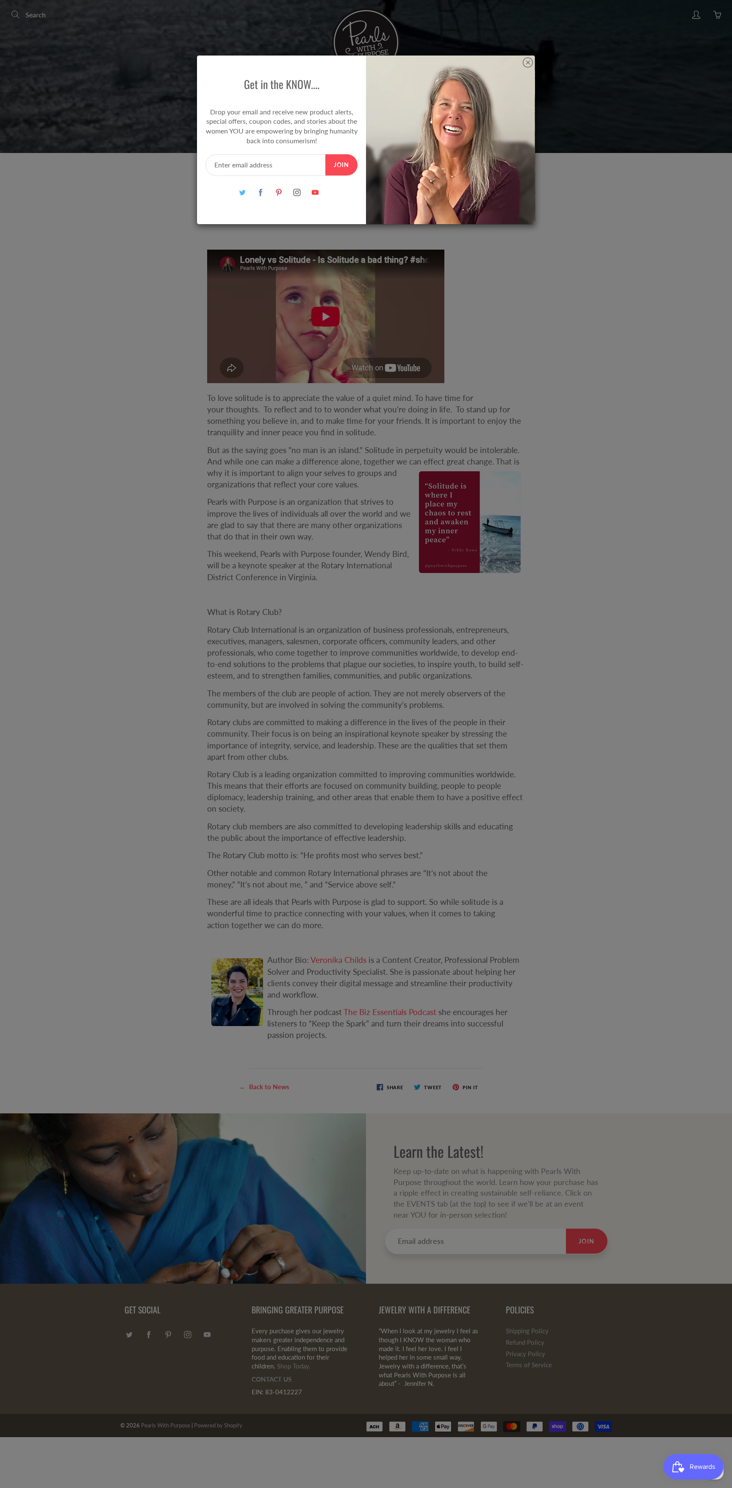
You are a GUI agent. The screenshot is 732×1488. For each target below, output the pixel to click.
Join (341, 164)
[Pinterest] (278, 192)
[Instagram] (296, 192)
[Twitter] (242, 192)
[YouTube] (315, 192)
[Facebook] (260, 192)
